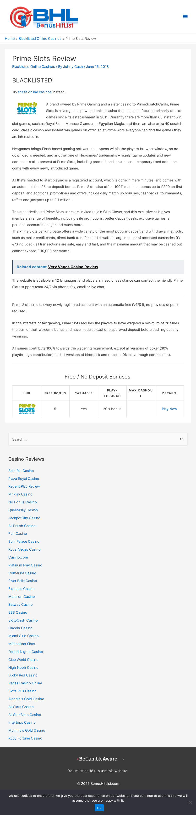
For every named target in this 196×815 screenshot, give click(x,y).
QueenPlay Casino (23, 510)
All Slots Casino (21, 707)
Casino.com (18, 557)
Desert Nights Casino (25, 652)
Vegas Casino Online (25, 683)
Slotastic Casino (21, 589)
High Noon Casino (23, 667)
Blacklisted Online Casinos (33, 66)
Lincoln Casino (20, 628)
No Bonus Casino (22, 502)
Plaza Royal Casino (23, 479)
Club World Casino (23, 660)
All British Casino (22, 526)
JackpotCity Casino (24, 518)
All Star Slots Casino (24, 715)
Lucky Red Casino (23, 675)
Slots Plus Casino (22, 691)
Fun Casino (17, 533)
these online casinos (35, 92)
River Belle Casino (22, 581)
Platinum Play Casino (25, 565)
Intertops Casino (22, 722)
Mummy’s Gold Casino (26, 730)
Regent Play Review (24, 486)
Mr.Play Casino (20, 494)
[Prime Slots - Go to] (26, 409)
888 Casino (17, 612)
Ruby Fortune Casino (25, 738)
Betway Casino (20, 604)
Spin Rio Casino (21, 471)
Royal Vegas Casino (24, 549)
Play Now (169, 409)
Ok (99, 808)
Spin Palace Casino (23, 541)
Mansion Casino (21, 596)
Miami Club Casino (23, 636)
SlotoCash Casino (23, 620)
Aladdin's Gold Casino (26, 699)
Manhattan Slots (21, 644)
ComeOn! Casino (22, 573)
